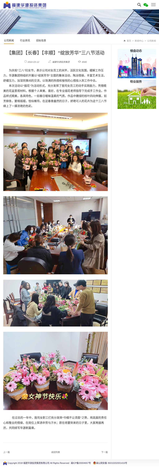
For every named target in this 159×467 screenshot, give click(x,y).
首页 (129, 40)
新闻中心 (139, 40)
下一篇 (104, 452)
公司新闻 (9, 40)
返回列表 (55, 452)
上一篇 (6, 452)
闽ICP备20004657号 (81, 463)
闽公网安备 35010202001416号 (111, 463)
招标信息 (41, 40)
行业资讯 (25, 40)
